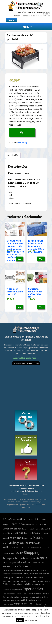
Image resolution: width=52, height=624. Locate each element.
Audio (34, 570)
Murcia (6, 543)
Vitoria (6, 566)
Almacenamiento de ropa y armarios (14, 570)
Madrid (38, 537)
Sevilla (19, 553)
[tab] (13, 155)
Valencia (41, 558)
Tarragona (8, 558)
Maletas (45, 597)
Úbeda (32, 567)
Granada (20, 533)
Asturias (41, 519)
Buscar (11, 20)
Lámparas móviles (35, 597)
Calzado (19, 574)
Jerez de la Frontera (32, 533)
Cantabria (7, 528)
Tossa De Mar (30, 558)
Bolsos (39, 570)
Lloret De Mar (27, 538)
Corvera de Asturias (28, 529)
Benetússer (28, 525)
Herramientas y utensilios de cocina (17, 593)
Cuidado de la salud (30, 581)
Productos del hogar (38, 604)
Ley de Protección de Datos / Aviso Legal (26, 491)
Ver (22, 132)
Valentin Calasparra (9, 563)
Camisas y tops (44, 574)
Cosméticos (18, 581)
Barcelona (16, 524)
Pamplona (17, 548)
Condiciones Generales (26, 488)
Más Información (31, 620)
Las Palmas (15, 538)
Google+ (26, 494)
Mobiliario (28, 600)
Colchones (39, 577)
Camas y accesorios (31, 573)
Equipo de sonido (17, 590)
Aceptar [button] (20, 620)
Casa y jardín (10, 577)
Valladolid (21, 562)
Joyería (45, 593)
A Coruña (7, 519)
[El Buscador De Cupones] (26, 5)
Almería (34, 519)
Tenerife (20, 558)
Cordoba (16, 528)
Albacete (16, 519)
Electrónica (7, 589)
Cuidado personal (11, 584)
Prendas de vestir (22, 603)
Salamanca (43, 548)
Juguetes (24, 597)
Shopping (22, 142)
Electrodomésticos (36, 584)
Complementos (8, 581)
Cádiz (39, 528)
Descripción (12, 155)
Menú (26, 26)
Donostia (45, 529)
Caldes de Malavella (39, 525)
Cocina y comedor (26, 577)
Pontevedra (34, 548)
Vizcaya (13, 566)
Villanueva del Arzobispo (36, 563)
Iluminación (36, 593)
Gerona (10, 533)
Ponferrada (26, 548)
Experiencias (32, 588)
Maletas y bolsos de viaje (13, 600)
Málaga (15, 543)
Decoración (23, 584)
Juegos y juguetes (11, 597)
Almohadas (28, 570)
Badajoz (6, 525)
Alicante (24, 519)
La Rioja (43, 533)
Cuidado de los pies (43, 581)
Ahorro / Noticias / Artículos (26, 358)
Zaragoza (24, 566)
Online (24, 543)
